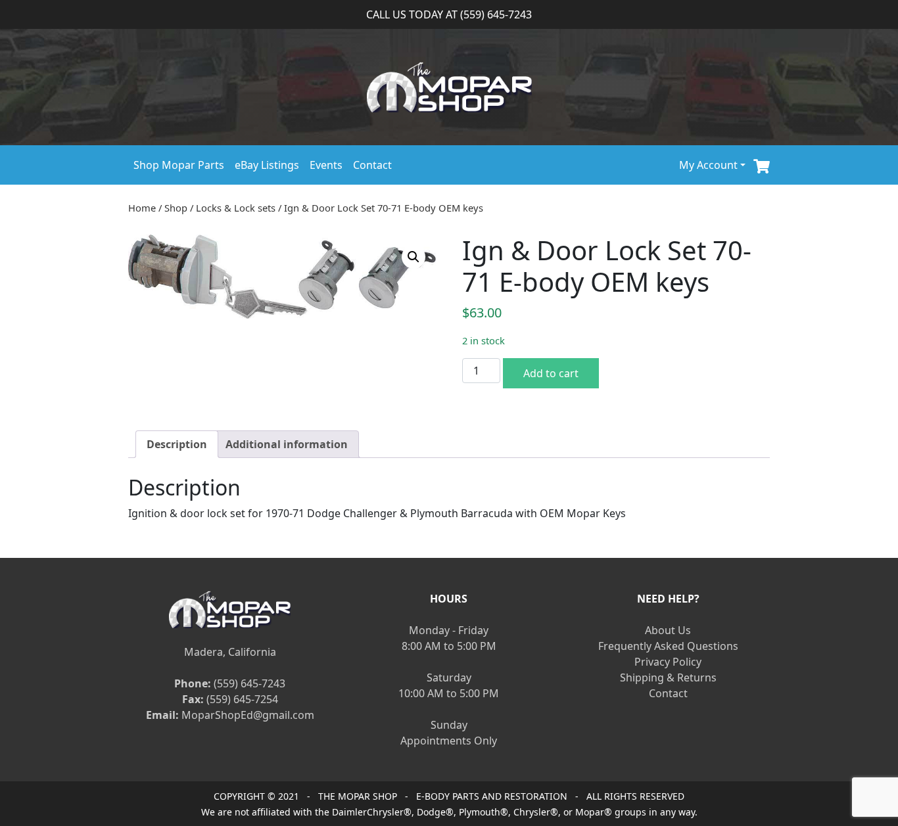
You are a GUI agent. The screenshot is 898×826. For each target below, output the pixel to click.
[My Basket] (761, 164)
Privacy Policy (667, 661)
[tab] (176, 444)
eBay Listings (267, 165)
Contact (372, 165)
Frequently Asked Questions (668, 646)
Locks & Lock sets (235, 207)
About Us (668, 630)
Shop (175, 207)
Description (177, 444)
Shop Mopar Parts (178, 165)
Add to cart (551, 373)
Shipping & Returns (668, 677)
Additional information (286, 444)
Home (142, 207)
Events (326, 165)
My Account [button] (708, 165)
